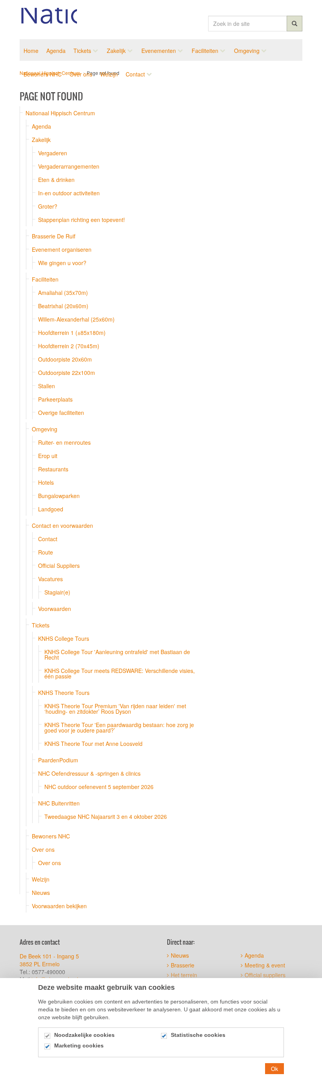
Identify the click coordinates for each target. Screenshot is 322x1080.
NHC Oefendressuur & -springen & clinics (89, 773)
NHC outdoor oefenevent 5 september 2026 (99, 787)
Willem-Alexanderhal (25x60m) (76, 319)
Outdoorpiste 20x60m (65, 359)
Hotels (46, 482)
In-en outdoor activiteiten (69, 193)
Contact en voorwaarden (62, 525)
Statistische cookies (198, 1035)
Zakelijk (41, 140)
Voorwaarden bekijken (59, 906)
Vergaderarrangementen (68, 166)
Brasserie (182, 965)
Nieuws (41, 892)
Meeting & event (265, 965)
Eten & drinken (56, 180)
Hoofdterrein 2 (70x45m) (68, 346)
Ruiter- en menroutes (64, 442)
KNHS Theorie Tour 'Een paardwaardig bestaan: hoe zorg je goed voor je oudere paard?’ (119, 727)
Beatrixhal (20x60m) (63, 306)
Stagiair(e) (57, 592)
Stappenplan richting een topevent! (81, 220)
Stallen (46, 386)
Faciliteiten (45, 279)
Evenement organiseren (61, 249)
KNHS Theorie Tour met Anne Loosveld (93, 743)
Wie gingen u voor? (62, 263)
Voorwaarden (54, 609)
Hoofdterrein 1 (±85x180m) (72, 332)
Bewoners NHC (51, 836)
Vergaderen (52, 153)
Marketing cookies (79, 1045)
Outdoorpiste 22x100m (66, 372)
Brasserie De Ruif (53, 236)
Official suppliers (265, 975)
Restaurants (53, 469)
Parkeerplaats (55, 399)
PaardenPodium (58, 760)
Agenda (41, 126)
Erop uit (47, 456)
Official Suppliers (59, 565)
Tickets (40, 625)
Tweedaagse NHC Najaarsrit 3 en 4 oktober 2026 (105, 816)
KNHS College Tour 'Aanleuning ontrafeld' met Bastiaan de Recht (117, 654)
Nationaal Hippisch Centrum (48, 19)
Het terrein (184, 975)
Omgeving (44, 429)
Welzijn (40, 879)
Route (45, 552)
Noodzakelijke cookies (84, 1035)
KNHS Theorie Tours (64, 692)
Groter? (47, 206)
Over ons (43, 849)
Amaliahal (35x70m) (63, 292)
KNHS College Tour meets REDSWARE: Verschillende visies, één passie (119, 673)
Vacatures (50, 579)
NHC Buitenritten (59, 803)
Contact (47, 539)
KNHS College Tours (63, 638)
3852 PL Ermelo (40, 964)
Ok (274, 1069)
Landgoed (50, 509)
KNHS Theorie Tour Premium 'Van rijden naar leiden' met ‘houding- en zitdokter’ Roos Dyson (115, 708)
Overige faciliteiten (61, 412)
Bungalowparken (59, 496)
